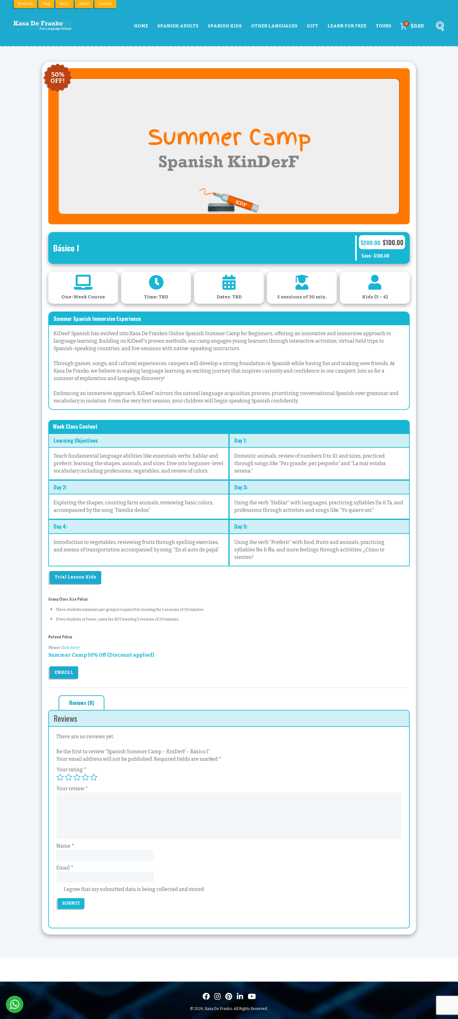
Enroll (64, 672)
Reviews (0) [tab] (81, 703)
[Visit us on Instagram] (217, 996)
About (84, 4)
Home (141, 26)
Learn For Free (346, 26)
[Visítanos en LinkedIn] (240, 996)
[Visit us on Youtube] (252, 996)
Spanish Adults (177, 26)
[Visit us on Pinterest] (228, 996)
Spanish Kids (225, 26)
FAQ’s (64, 4)
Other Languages (274, 26)
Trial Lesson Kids (75, 577)
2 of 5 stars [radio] (68, 777)
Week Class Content (75, 426)
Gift (312, 26)
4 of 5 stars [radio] (85, 777)
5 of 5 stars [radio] (94, 777)
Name (65, 846)
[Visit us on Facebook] (206, 996)
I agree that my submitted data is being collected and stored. (134, 889)
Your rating (71, 770)
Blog (46, 4)
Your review (72, 789)
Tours (383, 26)
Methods (25, 4)
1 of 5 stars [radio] (60, 777)
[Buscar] (440, 27)
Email (65, 868)
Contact (105, 4)
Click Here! (70, 647)
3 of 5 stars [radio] (77, 777)
